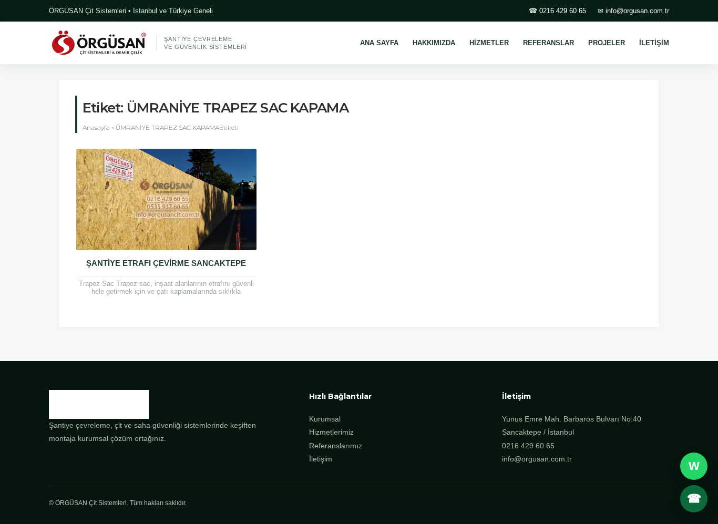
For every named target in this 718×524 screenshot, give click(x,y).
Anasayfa (96, 127)
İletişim (320, 459)
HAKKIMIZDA (434, 43)
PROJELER (606, 43)
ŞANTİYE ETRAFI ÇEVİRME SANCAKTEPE (166, 263)
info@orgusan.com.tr (637, 11)
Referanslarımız (335, 445)
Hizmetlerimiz (331, 432)
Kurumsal (325, 419)
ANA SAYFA (379, 43)
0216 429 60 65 (562, 11)
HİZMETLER (489, 43)
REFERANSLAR (548, 43)
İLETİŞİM (654, 43)
